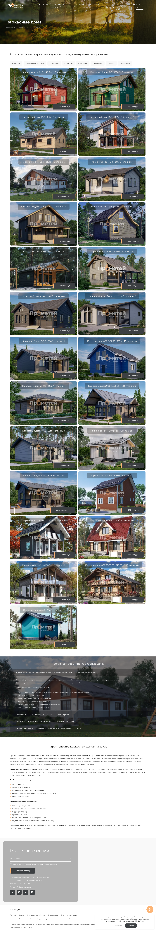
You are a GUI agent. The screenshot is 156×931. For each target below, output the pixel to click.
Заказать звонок (136, 6)
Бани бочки (29, 919)
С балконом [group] (97, 63)
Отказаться (118, 925)
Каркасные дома (59, 919)
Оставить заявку (23, 871)
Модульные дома (43, 919)
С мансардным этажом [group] (35, 63)
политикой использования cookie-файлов (128, 921)
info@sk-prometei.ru (23, 887)
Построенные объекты (36, 915)
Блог (63, 915)
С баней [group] (111, 63)
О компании (72, 915)
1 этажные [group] (16, 63)
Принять (131, 925)
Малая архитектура (76, 919)
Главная (13, 915)
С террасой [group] (82, 63)
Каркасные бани (16, 919)
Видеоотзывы (53, 915)
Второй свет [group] (125, 63)
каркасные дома (26, 924)
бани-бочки (63, 924)
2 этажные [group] (68, 63)
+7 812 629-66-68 (120, 7)
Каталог (22, 915)
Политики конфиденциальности (44, 864)
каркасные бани (52, 924)
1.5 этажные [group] (54, 63)
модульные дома (39, 924)
